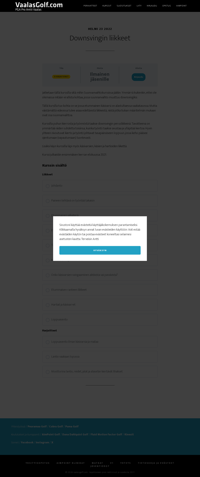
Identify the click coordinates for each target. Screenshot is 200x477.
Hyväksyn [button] (100, 250)
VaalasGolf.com (39, 6)
